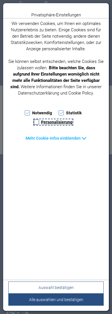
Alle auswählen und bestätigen (56, 299)
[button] (56, 138)
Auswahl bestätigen (56, 287)
